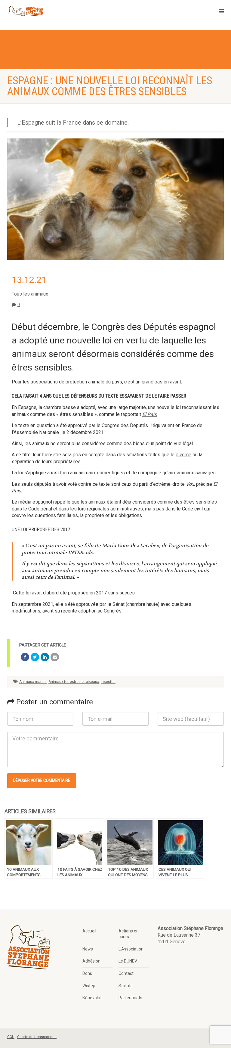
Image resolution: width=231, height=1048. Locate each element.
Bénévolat (92, 997)
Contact (126, 973)
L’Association (131, 949)
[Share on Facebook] (25, 657)
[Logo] (25, 11)
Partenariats (130, 997)
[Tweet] (35, 657)
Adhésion (91, 961)
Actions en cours (129, 934)
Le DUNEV (128, 961)
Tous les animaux (30, 294)
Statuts (126, 985)
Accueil (89, 931)
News (87, 949)
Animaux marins (33, 682)
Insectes (108, 682)
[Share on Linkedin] (45, 657)
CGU (10, 1037)
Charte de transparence (37, 1037)
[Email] (55, 657)
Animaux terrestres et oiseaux (73, 682)
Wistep (88, 985)
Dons (87, 973)
